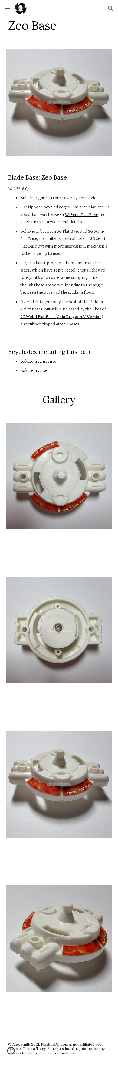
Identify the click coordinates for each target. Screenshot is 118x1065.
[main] (59, 25)
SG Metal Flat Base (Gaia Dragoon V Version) (61, 316)
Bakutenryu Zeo (35, 370)
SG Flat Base (31, 221)
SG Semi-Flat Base (81, 214)
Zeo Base (54, 177)
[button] (7, 8)
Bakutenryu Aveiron (38, 361)
